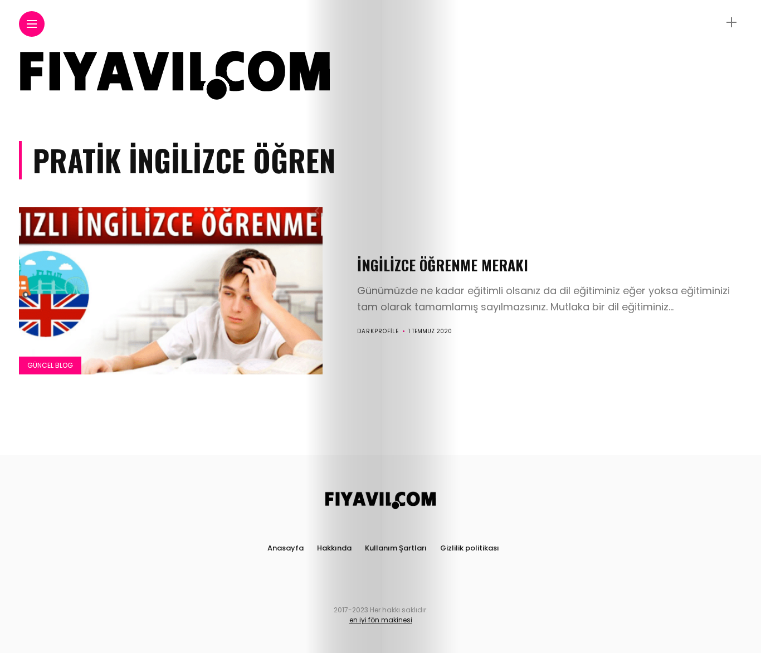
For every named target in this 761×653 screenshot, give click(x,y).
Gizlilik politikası (469, 548)
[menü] (32, 24)
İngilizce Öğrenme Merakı (442, 265)
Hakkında (334, 548)
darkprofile (378, 331)
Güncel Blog (50, 365)
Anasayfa (285, 548)
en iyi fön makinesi (380, 620)
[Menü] (731, 22)
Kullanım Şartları (396, 548)
